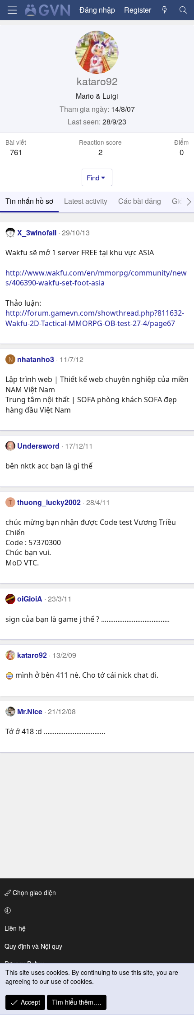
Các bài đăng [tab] (139, 201)
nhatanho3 (35, 359)
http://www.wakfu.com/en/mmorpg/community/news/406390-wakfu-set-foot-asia (96, 278)
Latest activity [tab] (85, 201)
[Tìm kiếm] (183, 9)
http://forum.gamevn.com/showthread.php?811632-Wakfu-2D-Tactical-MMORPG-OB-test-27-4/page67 (94, 318)
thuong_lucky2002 (49, 502)
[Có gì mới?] (165, 9)
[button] (95, 910)
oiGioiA (29, 598)
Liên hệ (15, 927)
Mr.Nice (29, 711)
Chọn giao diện (33, 892)
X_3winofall (36, 232)
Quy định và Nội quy (33, 946)
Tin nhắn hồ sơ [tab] (29, 201)
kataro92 (32, 655)
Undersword (38, 446)
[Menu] (12, 10)
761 (16, 151)
